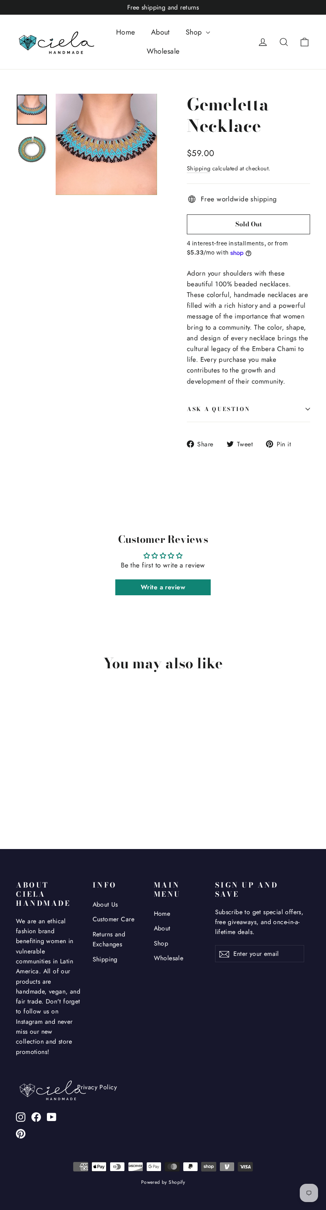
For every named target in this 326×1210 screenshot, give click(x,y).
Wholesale (163, 51)
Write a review (163, 587)
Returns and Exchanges (109, 939)
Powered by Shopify (163, 1182)
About (160, 32)
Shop (195, 32)
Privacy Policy (97, 1087)
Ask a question (218, 409)
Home (125, 32)
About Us (105, 904)
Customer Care (114, 919)
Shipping (198, 168)
